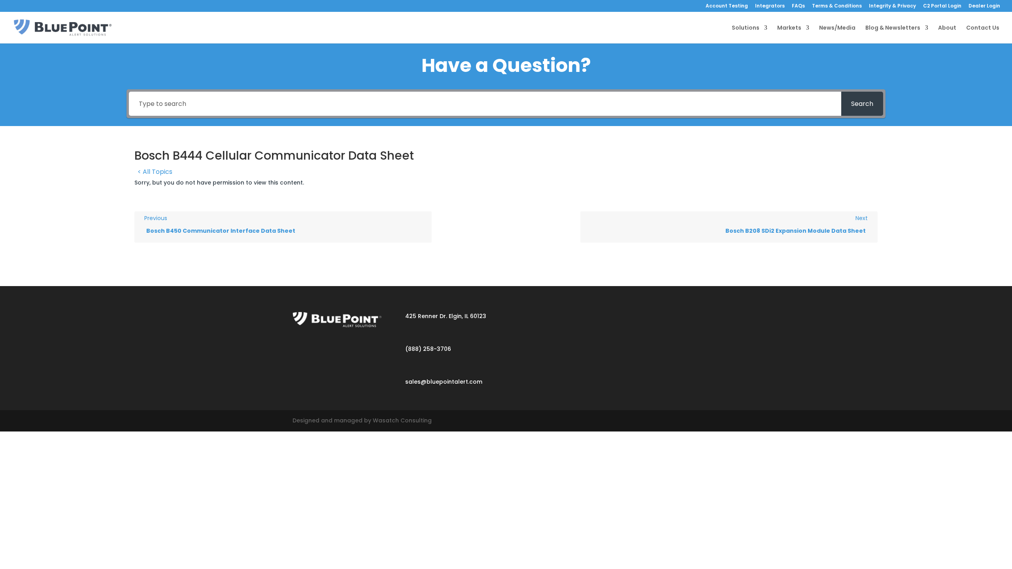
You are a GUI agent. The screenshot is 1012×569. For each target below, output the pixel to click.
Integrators (770, 6)
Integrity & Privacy (892, 6)
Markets (789, 28)
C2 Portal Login (942, 6)
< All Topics (155, 171)
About (947, 28)
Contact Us (982, 28)
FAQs (798, 6)
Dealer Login (984, 6)
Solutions (745, 28)
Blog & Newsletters (892, 28)
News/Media (837, 28)
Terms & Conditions (837, 6)
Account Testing (727, 6)
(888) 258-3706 (428, 349)
